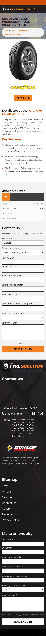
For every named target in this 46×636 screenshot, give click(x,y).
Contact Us (9, 503)
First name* (8, 258)
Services (7, 497)
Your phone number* (13, 275)
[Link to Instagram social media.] (37, 414)
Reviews (7, 514)
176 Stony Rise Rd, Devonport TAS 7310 (20, 407)
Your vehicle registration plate (17, 304)
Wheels (7, 491)
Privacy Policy (35, 342)
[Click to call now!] (29, 9)
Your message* (9, 323)
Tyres (5, 486)
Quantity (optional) (11, 248)
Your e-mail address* (12, 285)
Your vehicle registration (14, 576)
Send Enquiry (23, 349)
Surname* (7, 266)
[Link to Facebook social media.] (33, 414)
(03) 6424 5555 (13, 414)
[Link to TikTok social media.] (42, 414)
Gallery (6, 508)
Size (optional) (9, 238)
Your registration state (13, 313)
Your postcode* (10, 294)
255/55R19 (38, 203)
